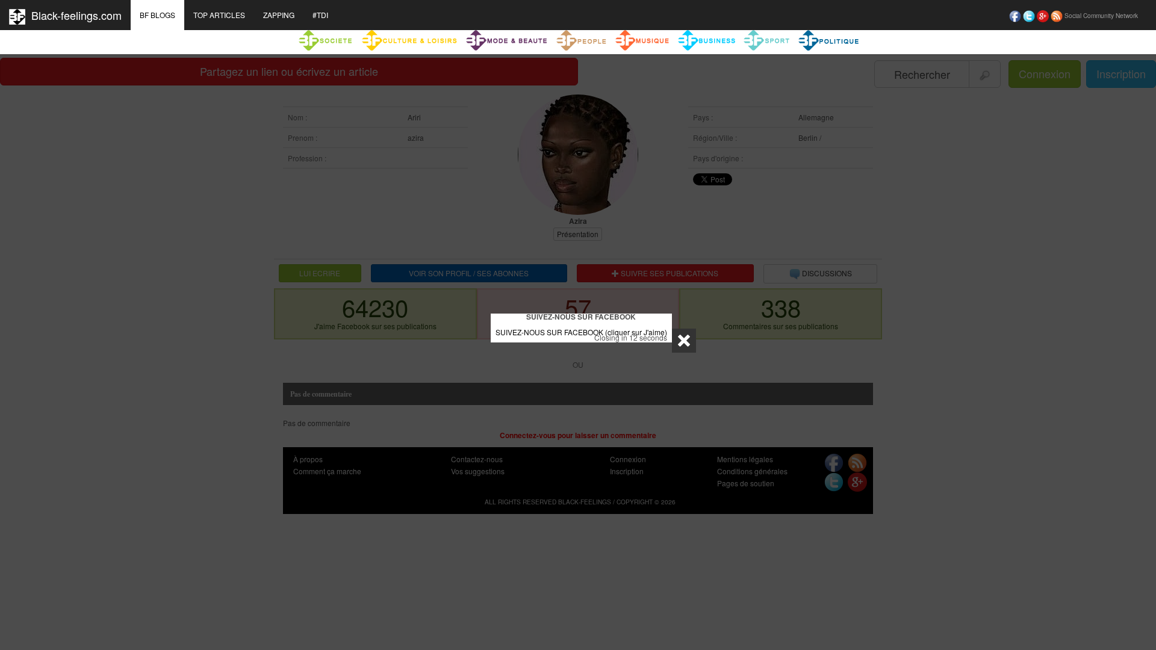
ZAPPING (278, 15)
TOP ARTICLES (219, 15)
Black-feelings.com (73, 15)
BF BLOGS (157, 15)
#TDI (320, 15)
